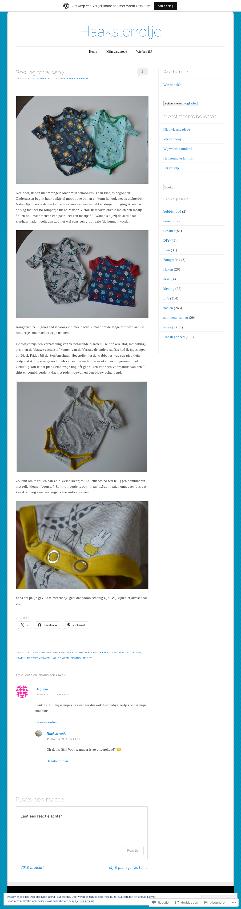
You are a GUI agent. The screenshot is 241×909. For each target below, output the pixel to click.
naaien (40, 652)
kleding (168, 289)
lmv (138, 652)
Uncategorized (174, 337)
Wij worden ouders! (177, 149)
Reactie (133, 850)
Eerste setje (171, 168)
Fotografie (170, 260)
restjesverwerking (41, 658)
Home (93, 51)
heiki (167, 279)
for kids (90, 652)
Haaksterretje (121, 31)
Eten (166, 250)
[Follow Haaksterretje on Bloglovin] (180, 105)
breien (168, 221)
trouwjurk (170, 327)
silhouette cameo (175, 317)
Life (166, 298)
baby (62, 652)
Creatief (169, 231)
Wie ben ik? (144, 51)
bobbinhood (172, 211)
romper (63, 658)
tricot (87, 658)
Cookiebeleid (87, 901)
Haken (168, 269)
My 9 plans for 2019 (128, 867)
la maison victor (122, 652)
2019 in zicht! (30, 867)
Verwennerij (172, 139)
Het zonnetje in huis (178, 158)
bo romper (75, 652)
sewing (76, 658)
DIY (166, 240)
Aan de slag (165, 6)
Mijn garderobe (116, 51)
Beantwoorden (46, 722)
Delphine (42, 689)
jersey (103, 652)
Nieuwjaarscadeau (176, 129)
